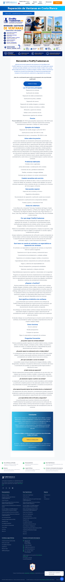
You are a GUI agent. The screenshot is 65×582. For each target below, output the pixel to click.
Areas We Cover (5, 521)
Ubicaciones (49, 2)
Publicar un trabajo (5, 494)
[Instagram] (6, 488)
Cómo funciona (28, 2)
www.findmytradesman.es (30, 548)
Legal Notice (4, 546)
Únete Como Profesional (27, 512)
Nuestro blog (34, 2)
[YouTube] (12, 488)
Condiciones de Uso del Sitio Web (8, 540)
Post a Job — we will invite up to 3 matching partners (18, 13)
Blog (45, 496)
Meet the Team (5, 548)
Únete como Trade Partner (28, 494)
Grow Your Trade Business (28, 514)
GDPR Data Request (5, 550)
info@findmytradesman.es (30, 547)
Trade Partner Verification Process (29, 523)
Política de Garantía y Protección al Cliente (10, 512)
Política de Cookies (5, 542)
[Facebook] (3, 488)
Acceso (58, 2)
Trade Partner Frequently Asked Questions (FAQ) (32, 527)
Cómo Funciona (5, 500)
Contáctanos (46, 498)
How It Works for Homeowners (8, 525)
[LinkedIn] (9, 488)
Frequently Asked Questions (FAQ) (8, 519)
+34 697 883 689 (28, 545)
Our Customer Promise (6, 517)
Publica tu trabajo (32, 83)
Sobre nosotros (40, 2)
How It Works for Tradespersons (29, 525)
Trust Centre (4, 527)
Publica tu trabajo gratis (32, 439)
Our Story (4, 529)
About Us (4, 531)
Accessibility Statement (6, 523)
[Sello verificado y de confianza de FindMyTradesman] (32, 567)
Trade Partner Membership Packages (30, 529)
